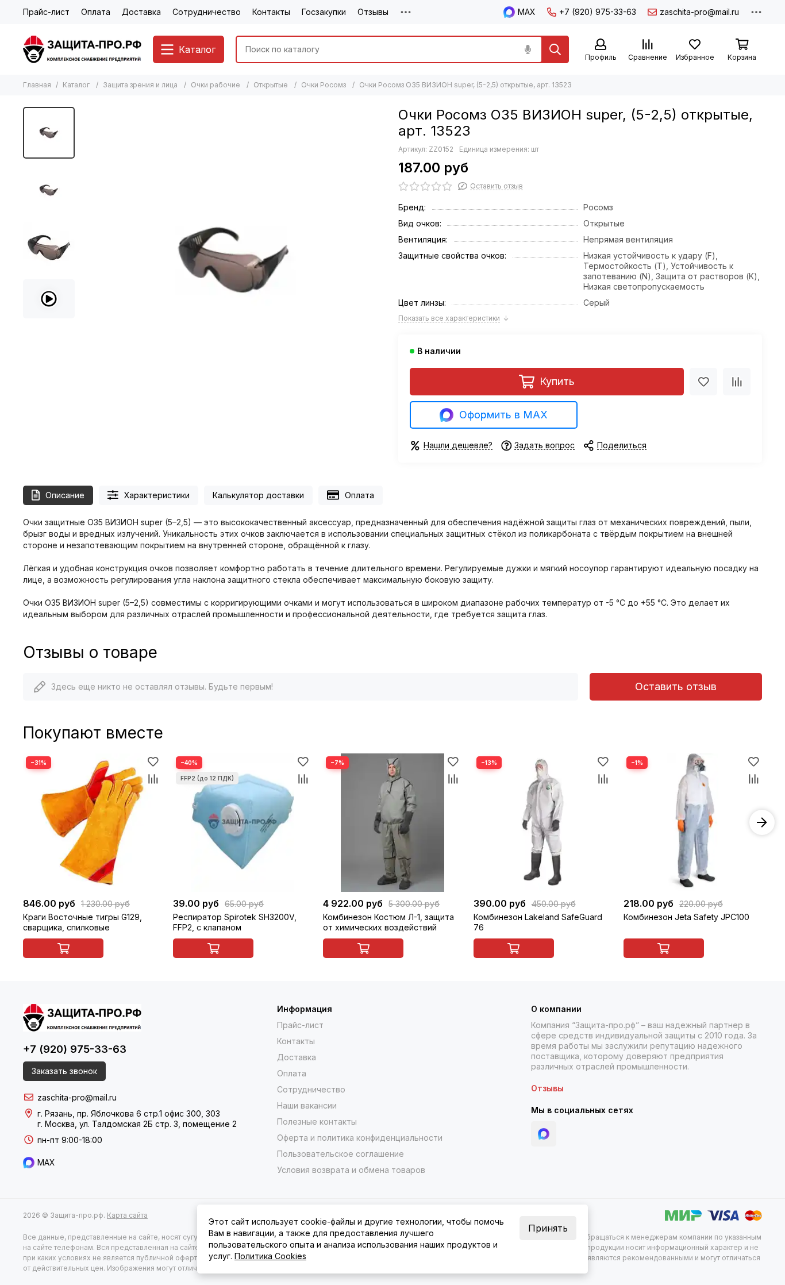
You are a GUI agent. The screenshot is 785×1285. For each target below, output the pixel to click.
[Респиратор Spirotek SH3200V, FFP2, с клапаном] (242, 822)
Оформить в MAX (503, 415)
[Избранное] (703, 381)
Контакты (271, 12)
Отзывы (372, 12)
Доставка (141, 12)
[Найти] (555, 49)
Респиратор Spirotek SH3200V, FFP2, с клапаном (235, 922)
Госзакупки (324, 12)
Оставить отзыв (676, 686)
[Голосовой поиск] (527, 49)
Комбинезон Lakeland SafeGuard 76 (538, 922)
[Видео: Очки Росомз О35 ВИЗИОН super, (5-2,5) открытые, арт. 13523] (49, 298)
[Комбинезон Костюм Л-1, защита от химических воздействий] (392, 822)
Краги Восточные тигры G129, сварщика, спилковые (82, 922)
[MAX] (543, 1134)
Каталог (76, 84)
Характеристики (157, 495)
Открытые (270, 84)
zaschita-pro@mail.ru (699, 12)
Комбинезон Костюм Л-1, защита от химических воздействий (388, 922)
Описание (64, 495)
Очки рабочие (215, 84)
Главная (37, 84)
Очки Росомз (323, 84)
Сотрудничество (206, 12)
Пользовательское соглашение (340, 1154)
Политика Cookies (270, 1256)
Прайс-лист (46, 12)
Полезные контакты (317, 1121)
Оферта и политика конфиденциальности (359, 1137)
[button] (86, 260)
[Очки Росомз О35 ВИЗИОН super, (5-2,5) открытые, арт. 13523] (233, 260)
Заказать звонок (64, 1071)
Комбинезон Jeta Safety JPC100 (686, 917)
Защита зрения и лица (140, 84)
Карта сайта (127, 1215)
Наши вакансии (307, 1105)
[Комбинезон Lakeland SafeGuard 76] (543, 822)
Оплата (95, 12)
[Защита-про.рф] (82, 49)
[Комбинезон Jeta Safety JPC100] (693, 822)
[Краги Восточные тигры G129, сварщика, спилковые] (92, 822)
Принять (548, 1228)
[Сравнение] (737, 381)
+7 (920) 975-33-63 (597, 12)
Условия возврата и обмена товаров (351, 1170)
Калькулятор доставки (258, 495)
